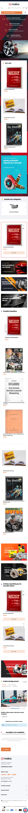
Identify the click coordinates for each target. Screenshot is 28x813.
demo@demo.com (6, 781)
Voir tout (25, 681)
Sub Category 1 (4, 708)
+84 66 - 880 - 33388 (8, 774)
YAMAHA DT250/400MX (9, 89)
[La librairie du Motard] (14, 4)
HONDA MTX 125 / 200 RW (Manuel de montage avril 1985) (13, 403)
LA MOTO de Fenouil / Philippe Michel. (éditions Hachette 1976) (12, 146)
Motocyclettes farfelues (9, 117)
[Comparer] (23, 228)
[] (6, 326)
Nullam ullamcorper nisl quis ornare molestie (12, 713)
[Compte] (9, 7)
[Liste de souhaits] (23, 225)
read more (4, 716)
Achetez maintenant (9, 167)
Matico (11, 806)
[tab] (4, 685)
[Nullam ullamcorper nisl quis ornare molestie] (14, 698)
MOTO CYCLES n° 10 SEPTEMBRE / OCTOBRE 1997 (14, 372)
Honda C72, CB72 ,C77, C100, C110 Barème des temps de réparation (13, 435)
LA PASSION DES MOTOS (8, 532)
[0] (23, 8)
